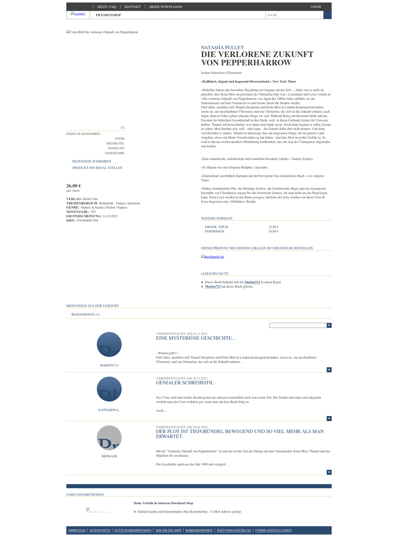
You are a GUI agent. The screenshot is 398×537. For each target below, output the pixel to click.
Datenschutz (99, 530)
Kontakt (133, 6)
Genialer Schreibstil (185, 382)
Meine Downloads (165, 6)
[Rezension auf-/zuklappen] (329, 369)
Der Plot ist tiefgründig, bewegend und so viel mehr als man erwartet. (240, 433)
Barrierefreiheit (199, 530)
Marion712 (252, 281)
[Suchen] (327, 15)
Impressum (76, 530)
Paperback (214, 231)
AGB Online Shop (168, 530)
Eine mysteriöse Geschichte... (195, 337)
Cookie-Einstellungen (273, 530)
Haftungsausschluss (234, 530)
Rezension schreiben (92, 161)
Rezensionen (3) (86, 314)
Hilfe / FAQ (107, 6)
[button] (320, 6)
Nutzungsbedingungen (132, 530)
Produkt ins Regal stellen (98, 168)
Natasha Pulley (222, 47)
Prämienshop (108, 14)
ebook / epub (216, 227)
